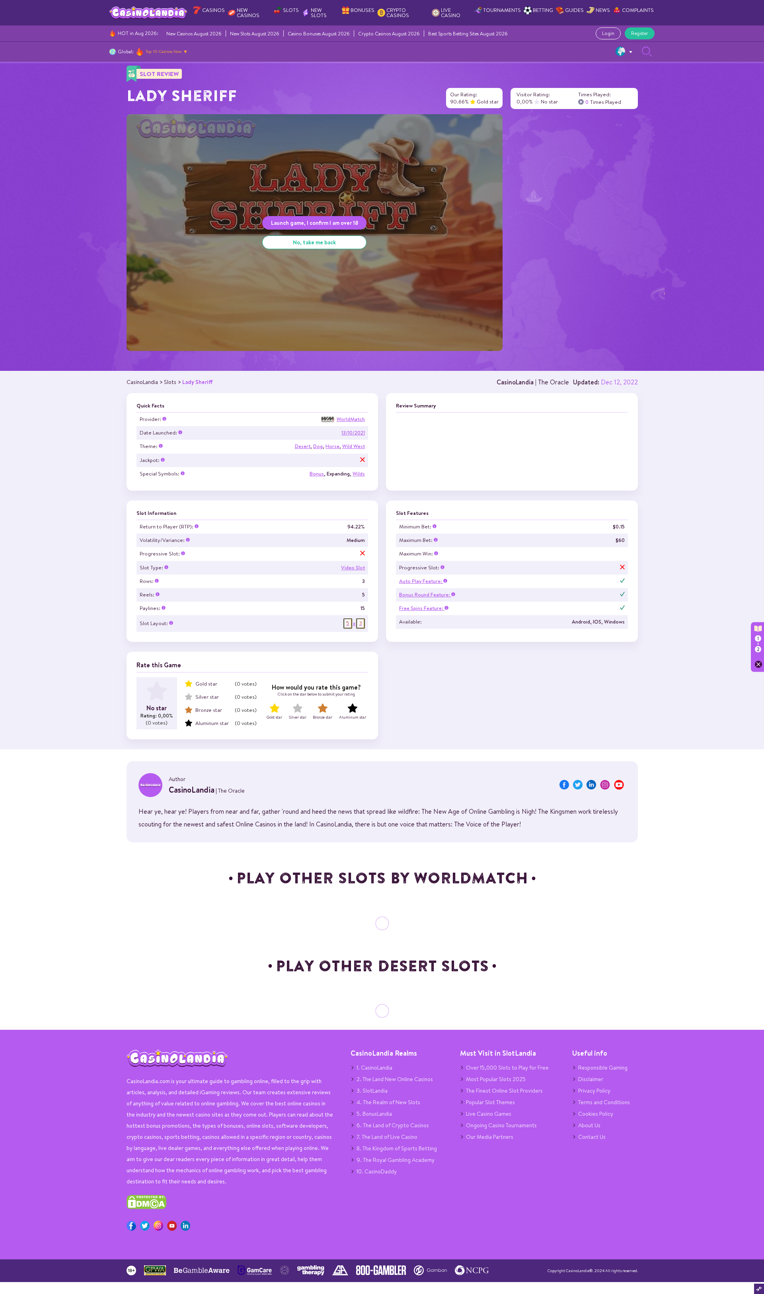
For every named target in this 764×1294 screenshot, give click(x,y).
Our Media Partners (489, 1136)
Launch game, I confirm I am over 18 (314, 222)
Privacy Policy (594, 1090)
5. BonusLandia (374, 1113)
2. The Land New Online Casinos (395, 1079)
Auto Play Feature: (421, 581)
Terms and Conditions (604, 1102)
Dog (318, 446)
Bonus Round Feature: (425, 594)
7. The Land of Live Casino (387, 1136)
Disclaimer (590, 1079)
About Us (589, 1125)
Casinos (213, 10)
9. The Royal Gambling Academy (396, 1159)
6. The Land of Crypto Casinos (393, 1125)
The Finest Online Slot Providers (504, 1090)
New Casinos (248, 13)
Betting (543, 10)
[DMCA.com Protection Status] (146, 1207)
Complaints (638, 10)
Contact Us (592, 1136)
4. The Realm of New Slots (388, 1102)
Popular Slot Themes (490, 1102)
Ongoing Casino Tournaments (501, 1125)
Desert (302, 446)
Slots (291, 10)
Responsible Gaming (603, 1067)
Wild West (353, 446)
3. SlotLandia (372, 1090)
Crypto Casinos (397, 13)
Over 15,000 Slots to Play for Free (507, 1067)
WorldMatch (351, 419)
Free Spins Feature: (421, 608)
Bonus (317, 473)
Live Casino (450, 13)
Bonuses (362, 10)
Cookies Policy (595, 1113)
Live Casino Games (488, 1113)
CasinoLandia (515, 382)
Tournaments (502, 10)
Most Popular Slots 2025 (496, 1079)
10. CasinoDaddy (377, 1171)
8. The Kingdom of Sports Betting (397, 1148)
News (603, 10)
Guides (574, 10)
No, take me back (314, 242)
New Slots (319, 13)
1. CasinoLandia (374, 1067)
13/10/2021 (353, 432)
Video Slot (353, 567)
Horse (332, 446)
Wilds (359, 473)
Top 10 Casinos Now (164, 51)
